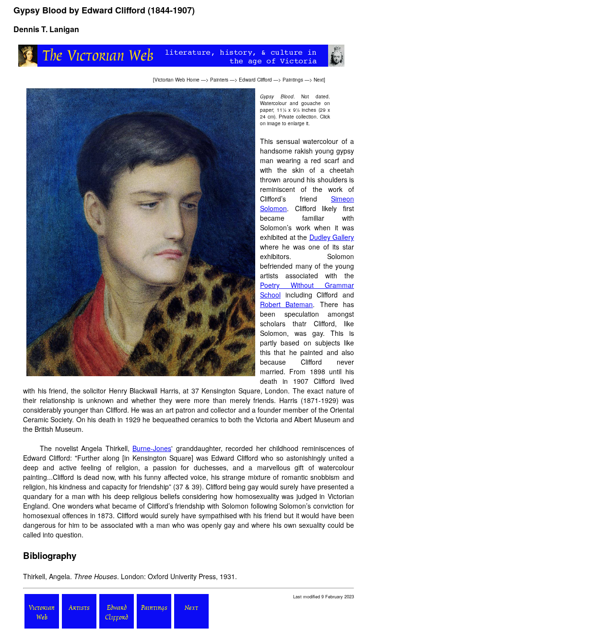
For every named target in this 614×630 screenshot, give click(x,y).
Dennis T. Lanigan (46, 29)
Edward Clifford (255, 79)
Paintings (293, 79)
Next (319, 79)
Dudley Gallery (331, 237)
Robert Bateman (286, 304)
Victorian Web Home (177, 79)
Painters (219, 79)
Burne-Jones (151, 448)
